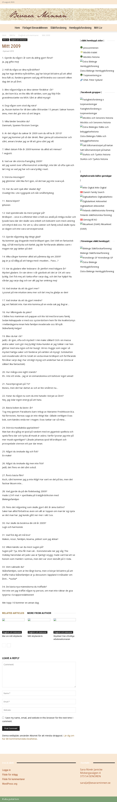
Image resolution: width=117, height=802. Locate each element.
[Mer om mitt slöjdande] (13, 626)
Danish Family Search (93, 192)
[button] (111, 27)
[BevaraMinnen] (58, 14)
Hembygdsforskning (80, 27)
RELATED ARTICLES (13, 613)
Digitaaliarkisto (104, 196)
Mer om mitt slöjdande (12, 636)
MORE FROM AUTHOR (39, 613)
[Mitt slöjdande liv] (39, 626)
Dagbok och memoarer (28, 35)
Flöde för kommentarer (13, 779)
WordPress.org (9, 783)
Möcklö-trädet (90, 52)
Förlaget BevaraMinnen (35, 27)
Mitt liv (98, 27)
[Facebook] (112, 2)
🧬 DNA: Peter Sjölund (91, 79)
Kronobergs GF (105, 257)
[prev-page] (4, 645)
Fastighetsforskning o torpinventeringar (90, 111)
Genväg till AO (90, 219)
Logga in (6, 769)
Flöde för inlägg (10, 774)
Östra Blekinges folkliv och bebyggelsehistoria (93, 138)
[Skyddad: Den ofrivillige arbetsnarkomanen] (64, 626)
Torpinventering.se (92, 75)
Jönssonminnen (90, 47)
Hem (17, 27)
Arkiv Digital (100, 187)
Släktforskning (58, 27)
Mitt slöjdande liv (35, 636)
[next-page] (9, 645)
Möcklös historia (91, 57)
